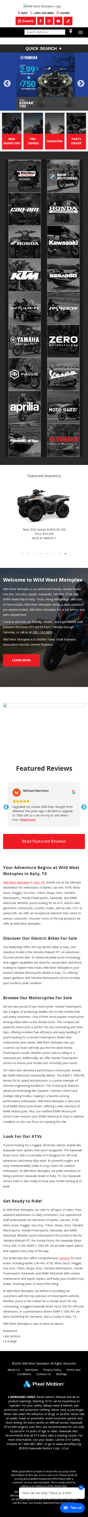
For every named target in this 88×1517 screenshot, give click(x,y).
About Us (14, 1341)
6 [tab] (56, 77)
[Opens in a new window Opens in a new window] (40, 21)
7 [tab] (62, 77)
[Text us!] (72, 1508)
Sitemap (61, 1345)
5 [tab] (50, 77)
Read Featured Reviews (44, 812)
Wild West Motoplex (16, 853)
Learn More (21, 631)
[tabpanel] (44, 67)
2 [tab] (32, 77)
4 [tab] (44, 77)
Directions (31, 1341)
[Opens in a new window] (68, 21)
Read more (28, 791)
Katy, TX (39, 853)
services (64, 1229)
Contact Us (43, 1345)
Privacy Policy (52, 1341)
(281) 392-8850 (43, 603)
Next (81, 69)
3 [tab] (38, 77)
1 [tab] (25, 77)
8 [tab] (65, 524)
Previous (16, 71)
